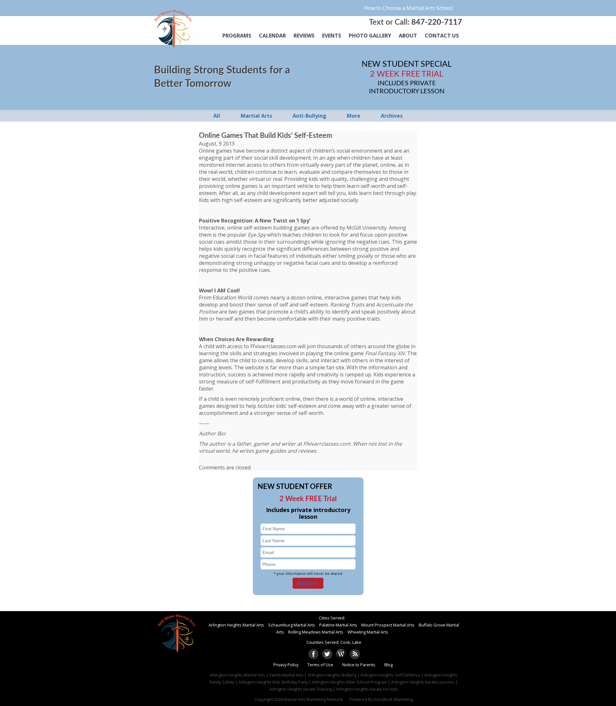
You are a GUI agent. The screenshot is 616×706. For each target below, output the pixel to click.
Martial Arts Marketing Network (313, 699)
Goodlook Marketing (393, 699)
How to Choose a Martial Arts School (408, 8)
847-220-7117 (436, 22)
